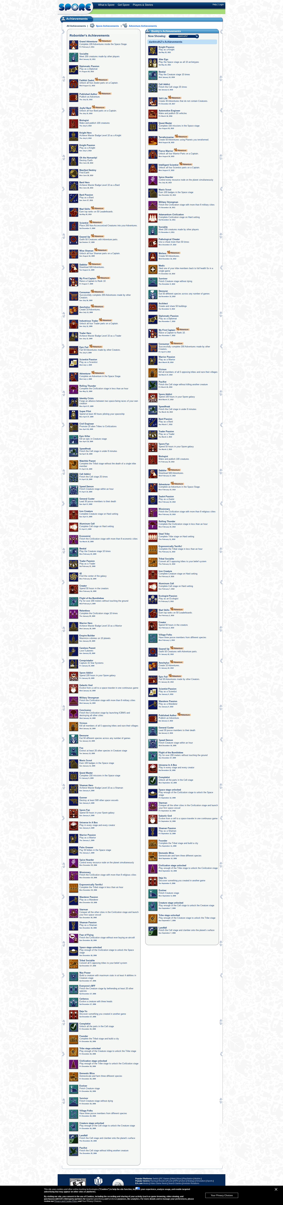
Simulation (200, 1181)
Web (173, 1178)
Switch (156, 1178)
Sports (210, 1181)
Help (215, 4)
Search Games (175, 1183)
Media (146, 1183)
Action (183, 1181)
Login (221, 4)
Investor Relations (191, 1183)
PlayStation (188, 1178)
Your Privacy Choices (222, 1195)
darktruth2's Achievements (165, 41)
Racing (153, 1181)
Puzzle (170, 1181)
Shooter (161, 1181)
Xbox (179, 1178)
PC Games (165, 1178)
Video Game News (158, 1183)
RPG (176, 1181)
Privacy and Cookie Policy (66, 1201)
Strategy (190, 1181)
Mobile (197, 1178)
